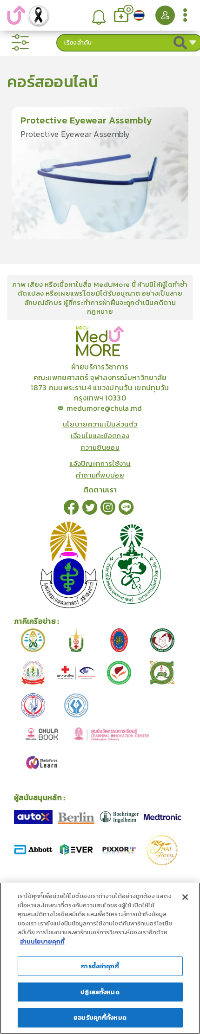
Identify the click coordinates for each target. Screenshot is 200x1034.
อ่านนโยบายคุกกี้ (42, 941)
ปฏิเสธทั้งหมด (99, 992)
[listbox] (99, 15)
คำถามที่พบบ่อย (100, 475)
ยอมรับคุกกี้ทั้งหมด (100, 1017)
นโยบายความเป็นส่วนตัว (100, 424)
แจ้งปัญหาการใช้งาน (100, 463)
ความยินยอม (100, 447)
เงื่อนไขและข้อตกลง (100, 435)
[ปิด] (185, 897)
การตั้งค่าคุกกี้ (100, 966)
